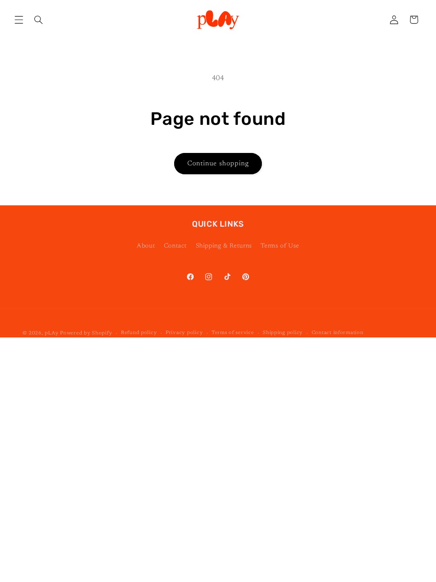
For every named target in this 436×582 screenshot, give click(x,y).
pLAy (51, 333)
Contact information (338, 333)
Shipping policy (283, 333)
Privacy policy (184, 333)
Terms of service (233, 333)
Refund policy (139, 333)
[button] (19, 19)
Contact (175, 246)
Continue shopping (218, 163)
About (146, 246)
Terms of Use (280, 246)
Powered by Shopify (86, 333)
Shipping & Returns (224, 246)
